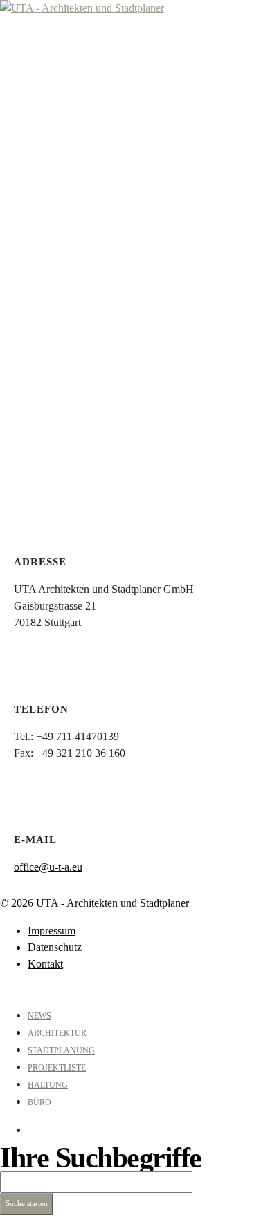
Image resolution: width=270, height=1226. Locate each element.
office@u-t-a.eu (48, 867)
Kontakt (45, 964)
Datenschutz (55, 947)
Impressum (51, 930)
